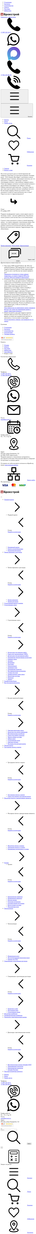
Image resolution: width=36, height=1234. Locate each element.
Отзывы (6, 345)
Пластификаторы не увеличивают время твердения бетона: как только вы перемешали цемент (19, 309)
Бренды (6, 120)
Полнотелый (15, 245)
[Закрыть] (1, 1128)
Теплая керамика (6, 245)
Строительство (8, 5)
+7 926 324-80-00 (6, 75)
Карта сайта (31, 480)
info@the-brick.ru (6, 419)
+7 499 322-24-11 (6, 32)
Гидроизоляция (24, 245)
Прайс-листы (8, 123)
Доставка (7, 9)
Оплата (6, 7)
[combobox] (18, 1130)
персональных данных (11, 465)
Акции (6, 121)
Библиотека (7, 11)
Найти (29, 1143)
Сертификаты (8, 352)
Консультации (8, 332)
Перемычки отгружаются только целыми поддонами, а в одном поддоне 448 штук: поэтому (16, 275)
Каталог (30, 116)
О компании (8, 2)
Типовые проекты (9, 334)
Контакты (7, 4)
